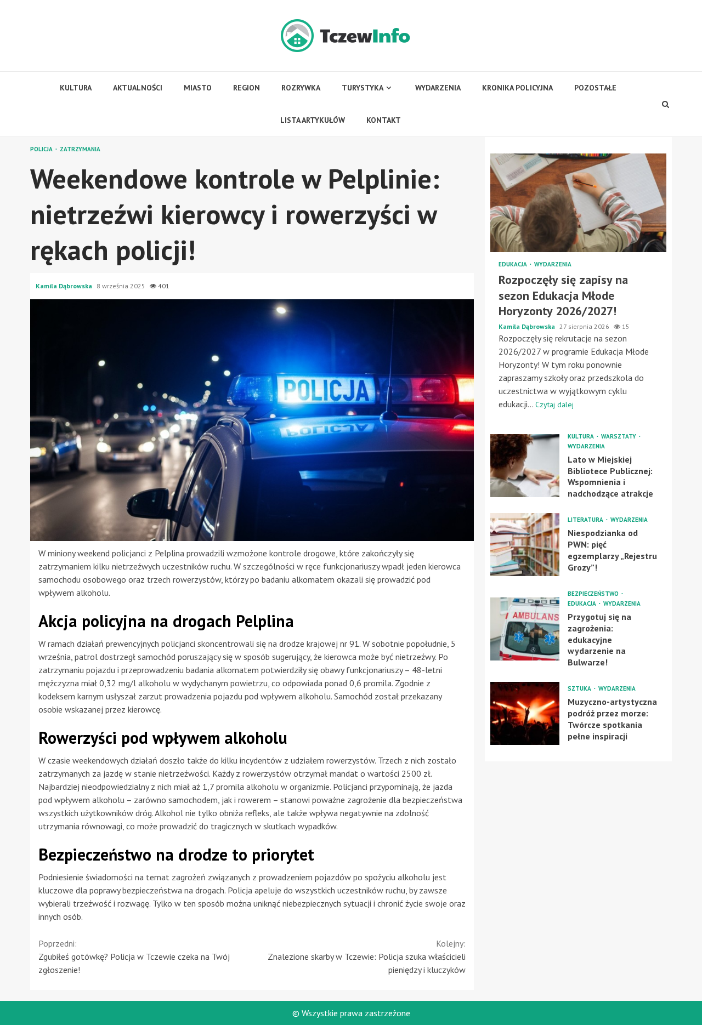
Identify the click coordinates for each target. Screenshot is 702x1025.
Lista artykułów (312, 120)
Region (246, 88)
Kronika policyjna (517, 88)
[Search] (666, 104)
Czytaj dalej (554, 404)
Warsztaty (619, 437)
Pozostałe (595, 88)
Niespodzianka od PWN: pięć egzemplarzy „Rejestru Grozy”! (524, 544)
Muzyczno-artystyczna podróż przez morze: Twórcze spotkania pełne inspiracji (524, 713)
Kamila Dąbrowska (65, 286)
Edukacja (514, 264)
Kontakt (383, 120)
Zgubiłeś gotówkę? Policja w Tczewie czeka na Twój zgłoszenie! (134, 956)
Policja (42, 149)
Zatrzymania (80, 149)
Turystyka (362, 88)
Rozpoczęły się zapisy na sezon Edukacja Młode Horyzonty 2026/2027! (578, 202)
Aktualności (137, 88)
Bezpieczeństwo (594, 594)
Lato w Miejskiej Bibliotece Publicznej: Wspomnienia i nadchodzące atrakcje (524, 465)
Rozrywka (300, 88)
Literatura (586, 520)
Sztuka (580, 689)
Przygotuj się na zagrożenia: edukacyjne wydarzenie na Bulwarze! (524, 628)
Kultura (76, 88)
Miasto (198, 88)
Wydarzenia (438, 88)
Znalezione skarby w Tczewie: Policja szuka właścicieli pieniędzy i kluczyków (367, 956)
